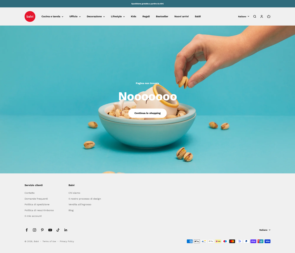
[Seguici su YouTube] (50, 230)
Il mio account (33, 216)
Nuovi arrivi (181, 16)
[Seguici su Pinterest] (42, 230)
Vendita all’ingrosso (80, 204)
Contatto (30, 192)
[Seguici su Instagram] (34, 230)
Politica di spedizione (37, 204)
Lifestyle (116, 16)
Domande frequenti (36, 198)
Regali (146, 16)
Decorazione (94, 16)
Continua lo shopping (147, 113)
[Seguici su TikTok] (58, 230)
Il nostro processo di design (85, 198)
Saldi (198, 16)
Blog (71, 210)
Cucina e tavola (50, 16)
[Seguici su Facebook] (27, 230)
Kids (133, 16)
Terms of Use (49, 241)
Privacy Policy (67, 241)
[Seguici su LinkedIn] (66, 230)
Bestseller (162, 16)
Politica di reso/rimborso (39, 210)
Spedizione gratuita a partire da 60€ (147, 4)
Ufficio (73, 16)
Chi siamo (74, 192)
